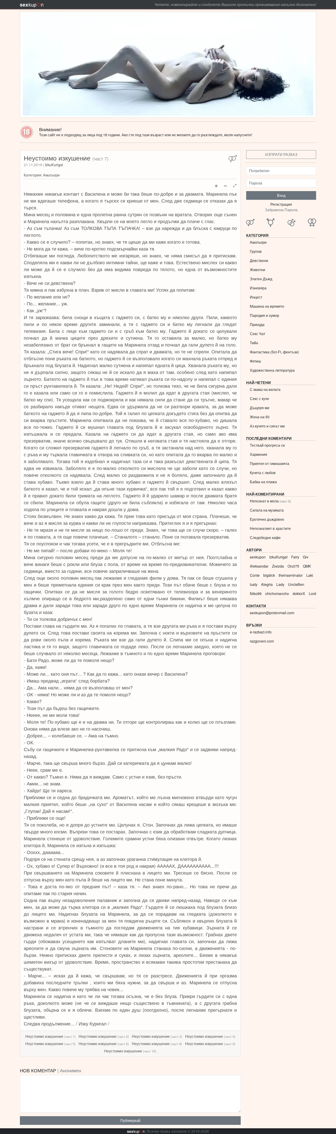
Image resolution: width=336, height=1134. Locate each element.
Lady (280, 584)
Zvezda (278, 566)
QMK (307, 566)
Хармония (258, 454)
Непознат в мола (270, 501)
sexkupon (258, 557)
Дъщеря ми (259, 407)
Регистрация (281, 204)
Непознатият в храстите (270, 528)
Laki (309, 575)
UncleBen (296, 584)
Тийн (254, 342)
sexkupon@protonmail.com (272, 612)
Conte (255, 575)
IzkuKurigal (54, 164)
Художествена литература (272, 370)
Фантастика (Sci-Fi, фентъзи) (274, 352)
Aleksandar (259, 566)
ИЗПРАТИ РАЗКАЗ (281, 154)
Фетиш (255, 361)
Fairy (295, 557)
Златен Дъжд (261, 278)
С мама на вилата (265, 389)
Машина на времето (267, 306)
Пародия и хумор (264, 315)
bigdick (269, 575)
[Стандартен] (233, 159)
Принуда (257, 324)
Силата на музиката (267, 510)
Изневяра (258, 288)
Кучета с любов (263, 472)
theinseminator (291, 575)
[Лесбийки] (312, 223)
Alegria (267, 584)
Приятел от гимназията (269, 463)
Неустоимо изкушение (50, 1036)
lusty (253, 584)
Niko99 (255, 593)
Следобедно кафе (265, 537)
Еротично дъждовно (267, 519)
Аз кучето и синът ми (267, 426)
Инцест (256, 297)
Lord (312, 593)
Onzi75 (293, 566)
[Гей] (291, 223)
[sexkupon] (31, 4)
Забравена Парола (281, 209)
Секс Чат (257, 333)
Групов (256, 251)
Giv (305, 557)
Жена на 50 (259, 416)
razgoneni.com (262, 641)
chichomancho (277, 593)
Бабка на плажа (263, 481)
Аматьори (51, 175)
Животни (257, 269)
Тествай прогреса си (267, 445)
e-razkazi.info (261, 632)
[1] (235, 186)
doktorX (299, 593)
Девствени (259, 260)
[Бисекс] (271, 223)
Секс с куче (259, 398)
